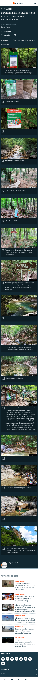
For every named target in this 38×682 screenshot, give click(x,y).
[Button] (6, 32)
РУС (26, 679)
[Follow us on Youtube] (12, 659)
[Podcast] (30, 659)
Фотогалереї (6, 9)
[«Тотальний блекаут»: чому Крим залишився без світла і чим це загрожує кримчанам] (8, 618)
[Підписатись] (3, 663)
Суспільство (19, 638)
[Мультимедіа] (12, 679)
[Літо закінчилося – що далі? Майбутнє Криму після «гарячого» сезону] (8, 596)
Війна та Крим (20, 581)
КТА (19, 679)
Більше (4, 45)
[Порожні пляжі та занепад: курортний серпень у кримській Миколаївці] (8, 629)
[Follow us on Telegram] (16, 659)
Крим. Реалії (5, 27)
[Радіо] (4, 679)
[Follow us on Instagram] (21, 659)
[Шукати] (33, 679)
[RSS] (25, 659)
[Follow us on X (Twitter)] (7, 659)
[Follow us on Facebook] (3, 659)
